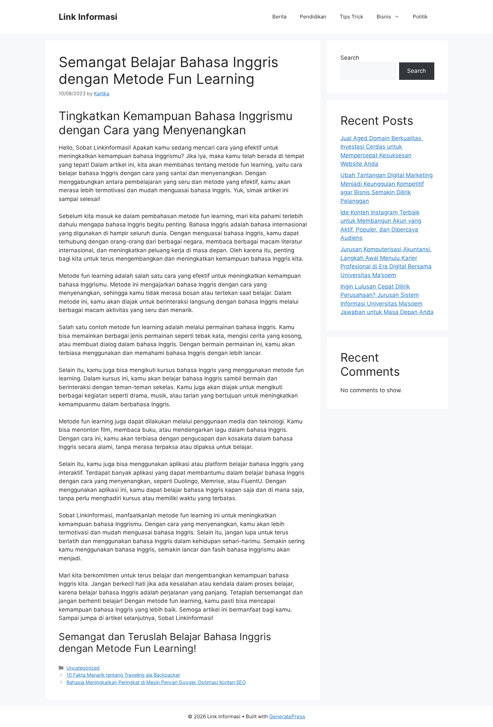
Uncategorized (83, 668)
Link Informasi (88, 17)
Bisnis (384, 16)
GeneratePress (287, 716)
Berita (279, 16)
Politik (420, 16)
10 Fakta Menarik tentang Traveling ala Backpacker (123, 675)
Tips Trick (351, 16)
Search (349, 57)
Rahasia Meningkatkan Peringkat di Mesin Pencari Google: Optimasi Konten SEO (156, 682)
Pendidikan (313, 16)
